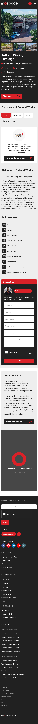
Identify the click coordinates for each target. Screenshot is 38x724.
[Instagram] (8, 545)
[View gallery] (19, 25)
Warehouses (6, 560)
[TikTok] (24, 545)
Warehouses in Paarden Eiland (12, 674)
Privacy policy (6, 696)
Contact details (8, 534)
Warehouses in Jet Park (10, 637)
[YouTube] (19, 545)
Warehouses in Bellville (9, 661)
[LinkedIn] (14, 545)
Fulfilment (5, 610)
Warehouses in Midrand (10, 641)
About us (4, 584)
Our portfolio (6, 594)
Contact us (5, 624)
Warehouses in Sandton (10, 648)
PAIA (2, 702)
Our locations (6, 591)
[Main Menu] (35, 3)
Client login (5, 690)
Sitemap (4, 705)
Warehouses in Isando (9, 634)
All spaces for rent (8, 571)
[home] (9, 3)
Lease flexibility (7, 614)
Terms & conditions (8, 693)
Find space (8, 96)
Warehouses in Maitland (10, 671)
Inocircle (4, 621)
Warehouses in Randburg (10, 644)
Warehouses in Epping (9, 664)
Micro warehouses (8, 564)
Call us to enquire (24, 291)
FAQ (2, 684)
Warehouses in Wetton (9, 678)
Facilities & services (8, 617)
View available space (15, 158)
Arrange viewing (14, 421)
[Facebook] (3, 545)
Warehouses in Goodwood (11, 667)
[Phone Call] (30, 3)
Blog (3, 601)
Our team (4, 587)
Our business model (8, 598)
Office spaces (6, 567)
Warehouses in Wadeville (10, 651)
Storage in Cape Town (9, 557)
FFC (2, 699)
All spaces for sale (8, 574)
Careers (4, 687)
